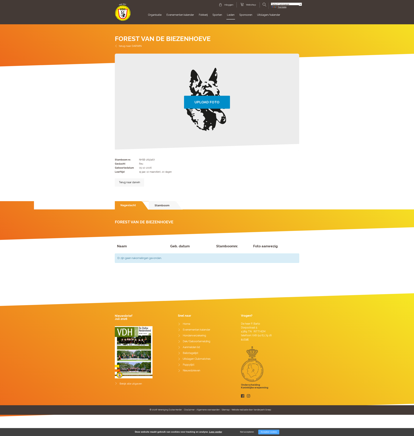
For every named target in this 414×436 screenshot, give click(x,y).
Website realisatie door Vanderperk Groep (251, 409)
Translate (282, 7)
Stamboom (162, 205)
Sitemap (226, 409)
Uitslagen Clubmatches (197, 358)
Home (186, 323)
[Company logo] (123, 13)
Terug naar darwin (129, 182)
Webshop (251, 5)
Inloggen (228, 5)
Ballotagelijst (190, 353)
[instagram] (248, 396)
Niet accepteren (247, 432)
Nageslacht (128, 205)
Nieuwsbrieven (191, 370)
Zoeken (264, 4)
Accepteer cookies (269, 432)
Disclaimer (189, 409)
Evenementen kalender (180, 14)
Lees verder (215, 431)
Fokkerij (203, 14)
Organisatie (155, 14)
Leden (230, 14)
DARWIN (137, 45)
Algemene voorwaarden (208, 409)
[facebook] (242, 396)
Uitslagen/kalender (268, 14)
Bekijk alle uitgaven (131, 383)
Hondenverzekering (194, 335)
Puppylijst (188, 364)
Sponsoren (245, 14)
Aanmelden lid (191, 347)
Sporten (217, 14)
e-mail (245, 339)
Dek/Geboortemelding (196, 341)
